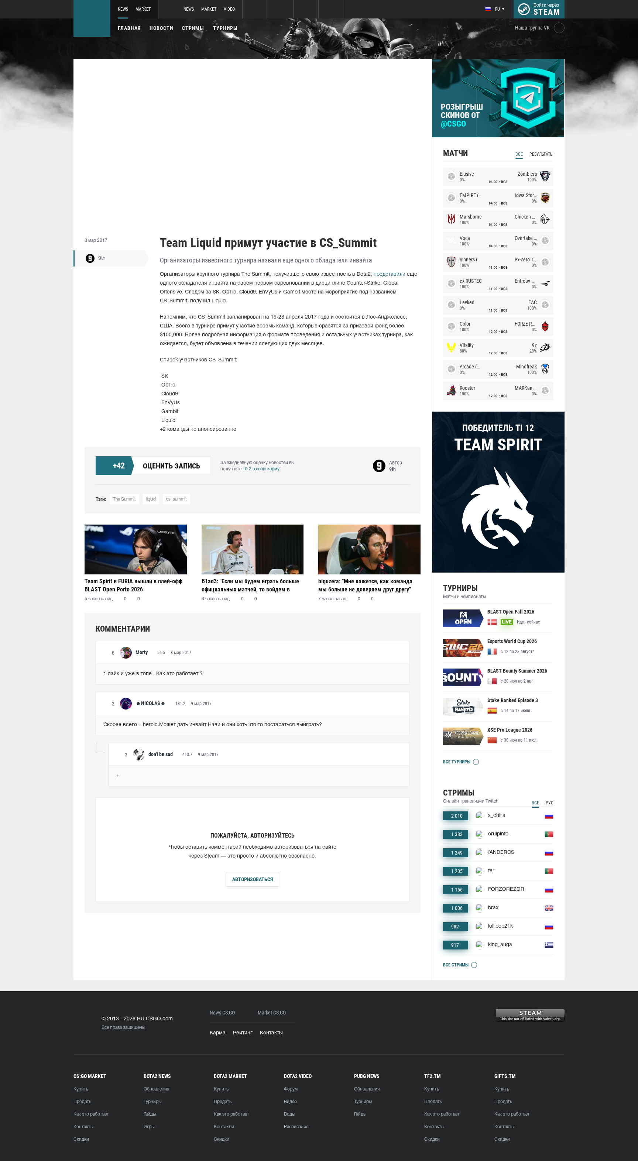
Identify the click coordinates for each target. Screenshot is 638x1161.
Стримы (193, 28)
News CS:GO (222, 1012)
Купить (80, 1089)
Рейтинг (243, 1033)
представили (389, 274)
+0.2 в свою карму (261, 469)
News (123, 9)
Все (519, 154)
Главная (129, 28)
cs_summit (176, 499)
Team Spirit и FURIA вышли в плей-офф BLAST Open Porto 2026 (133, 585)
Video (229, 9)
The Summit (124, 499)
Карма (218, 1033)
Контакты (271, 1033)
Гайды (150, 1114)
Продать (82, 1102)
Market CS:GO (272, 1012)
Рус (549, 803)
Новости (161, 28)
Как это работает (91, 1114)
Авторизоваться (252, 879)
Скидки (81, 1139)
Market (143, 9)
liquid (151, 499)
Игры (149, 1127)
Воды (289, 1114)
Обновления (156, 1089)
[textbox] (252, 674)
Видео (290, 1102)
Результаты (541, 154)
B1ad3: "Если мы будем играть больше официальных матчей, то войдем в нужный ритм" (250, 585)
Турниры (225, 28)
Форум (291, 1089)
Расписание (296, 1127)
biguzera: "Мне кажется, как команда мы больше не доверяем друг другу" (365, 585)
